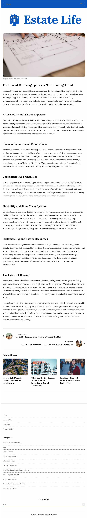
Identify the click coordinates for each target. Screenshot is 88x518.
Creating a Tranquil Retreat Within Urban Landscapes (70, 380)
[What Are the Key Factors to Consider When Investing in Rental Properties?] (44, 367)
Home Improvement (10, 456)
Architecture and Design (12, 442)
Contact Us (7, 420)
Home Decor (8, 452)
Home (5, 415)
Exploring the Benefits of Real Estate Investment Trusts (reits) (47, 344)
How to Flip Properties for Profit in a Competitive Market (39, 337)
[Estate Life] (14, 20)
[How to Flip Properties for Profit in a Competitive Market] (9, 336)
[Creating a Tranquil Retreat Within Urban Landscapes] (72, 367)
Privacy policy (8, 429)
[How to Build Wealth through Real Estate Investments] (15, 367)
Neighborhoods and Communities (16, 470)
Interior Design (9, 461)
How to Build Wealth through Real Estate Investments (12, 380)
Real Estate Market (10, 479)
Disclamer (6, 424)
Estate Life (52, 19)
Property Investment (11, 475)
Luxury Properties (10, 465)
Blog (4, 447)
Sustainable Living (9, 488)
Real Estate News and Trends (14, 484)
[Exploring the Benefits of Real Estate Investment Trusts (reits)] (79, 343)
